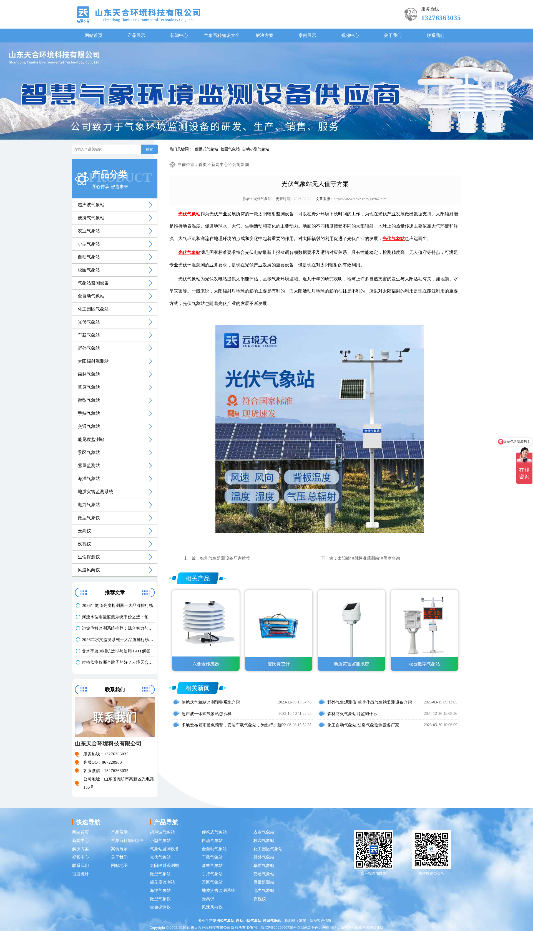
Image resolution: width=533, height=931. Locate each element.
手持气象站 (89, 413)
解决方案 (264, 35)
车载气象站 (89, 335)
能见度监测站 (91, 439)
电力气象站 (89, 504)
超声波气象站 (91, 204)
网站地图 (119, 865)
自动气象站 (89, 256)
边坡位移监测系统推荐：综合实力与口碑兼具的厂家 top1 (118, 628)
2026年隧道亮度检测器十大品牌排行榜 (117, 605)
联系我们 (435, 35)
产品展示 (136, 35)
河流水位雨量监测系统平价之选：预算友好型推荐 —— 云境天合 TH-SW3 (118, 617)
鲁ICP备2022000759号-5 (280, 927)
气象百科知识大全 (222, 35)
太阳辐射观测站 (93, 361)
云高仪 (84, 530)
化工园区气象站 (93, 309)
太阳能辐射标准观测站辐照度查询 (369, 558)
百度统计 (80, 874)
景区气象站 (89, 452)
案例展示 (307, 35)
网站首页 (93, 35)
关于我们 (393, 35)
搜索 (149, 149)
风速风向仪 (89, 569)
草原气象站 (89, 387)
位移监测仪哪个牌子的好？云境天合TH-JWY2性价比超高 (118, 662)
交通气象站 (89, 426)
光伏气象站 (89, 322)
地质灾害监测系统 (95, 491)
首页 (202, 164)
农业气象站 (89, 230)
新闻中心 (179, 35)
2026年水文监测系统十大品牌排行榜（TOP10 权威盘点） (118, 639)
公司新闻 (240, 164)
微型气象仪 (89, 517)
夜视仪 (84, 543)
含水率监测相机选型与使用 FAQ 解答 (116, 651)
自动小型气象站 (255, 149)
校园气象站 (230, 149)
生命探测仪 (89, 556)
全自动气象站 (91, 296)
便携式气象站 (206, 149)
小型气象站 (89, 243)
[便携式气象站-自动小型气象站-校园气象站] (138, 14)
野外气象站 (89, 348)
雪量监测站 (89, 465)
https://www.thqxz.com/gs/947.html (361, 199)
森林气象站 (89, 374)
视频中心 (350, 35)
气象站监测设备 (93, 283)
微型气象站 (89, 400)
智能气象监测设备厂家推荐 (225, 558)
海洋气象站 (89, 478)
